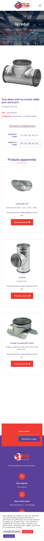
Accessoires (17, 116)
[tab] (22, 125)
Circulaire (26, 116)
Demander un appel (29, 439)
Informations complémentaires (22, 126)
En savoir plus (9, 536)
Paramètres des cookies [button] (12, 532)
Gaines (34, 116)
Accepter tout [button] (27, 532)
